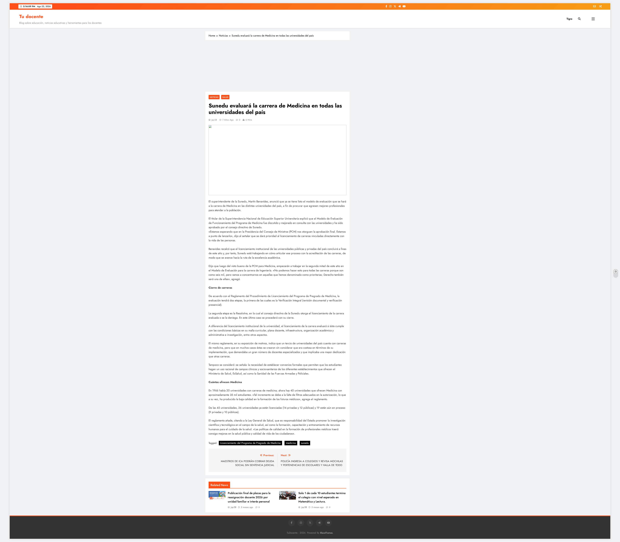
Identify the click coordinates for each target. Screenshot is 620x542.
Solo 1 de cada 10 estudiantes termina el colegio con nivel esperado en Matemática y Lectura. (322, 497)
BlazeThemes (326, 532)
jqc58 (214, 119)
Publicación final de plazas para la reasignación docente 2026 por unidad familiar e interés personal (249, 497)
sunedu (305, 443)
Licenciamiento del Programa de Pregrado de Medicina (250, 443)
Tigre (569, 19)
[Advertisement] (277, 65)
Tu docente (31, 16)
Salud (225, 97)
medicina (291, 443)
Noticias (214, 97)
